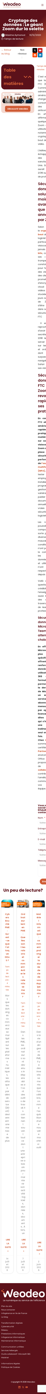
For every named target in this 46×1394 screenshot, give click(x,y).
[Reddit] (35, 55)
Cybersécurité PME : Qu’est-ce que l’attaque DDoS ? (7, 937)
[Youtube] (40, 50)
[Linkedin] (40, 55)
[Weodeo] (11, 5)
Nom (41, 817)
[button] (25, 77)
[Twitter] (23, 1387)
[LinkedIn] (19, 1387)
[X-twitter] (35, 50)
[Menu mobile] (42, 4)
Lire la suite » (8, 1245)
